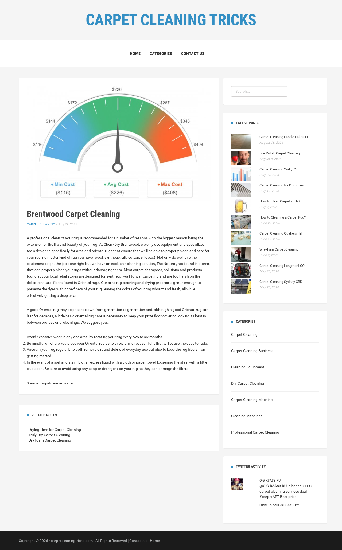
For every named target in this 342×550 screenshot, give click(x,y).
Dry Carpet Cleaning (247, 383)
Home (135, 53)
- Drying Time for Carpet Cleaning (54, 429)
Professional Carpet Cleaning (255, 432)
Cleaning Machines (246, 416)
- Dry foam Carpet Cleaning (49, 440)
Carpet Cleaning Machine (252, 399)
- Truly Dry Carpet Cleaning (48, 435)
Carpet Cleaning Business (252, 351)
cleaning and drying (139, 282)
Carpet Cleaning (41, 224)
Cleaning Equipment (247, 367)
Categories (161, 53)
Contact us (192, 53)
